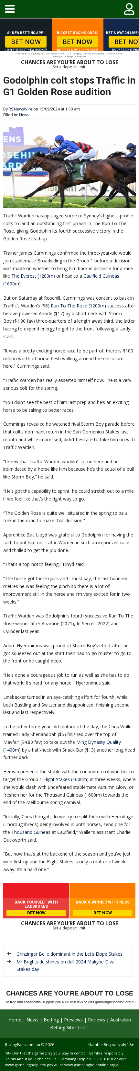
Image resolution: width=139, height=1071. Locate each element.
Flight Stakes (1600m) (66, 779)
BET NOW (26, 42)
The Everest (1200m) (33, 276)
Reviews (96, 1020)
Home (14, 1020)
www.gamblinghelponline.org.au (92, 1064)
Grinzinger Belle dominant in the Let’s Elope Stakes (69, 954)
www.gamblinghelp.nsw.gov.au (32, 1064)
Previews (73, 1020)
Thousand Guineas (30, 832)
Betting (51, 1020)
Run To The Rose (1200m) (78, 306)
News (24, 115)
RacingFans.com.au (22, 1044)
